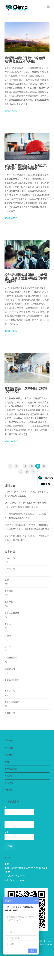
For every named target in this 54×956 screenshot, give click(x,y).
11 (38, 466)
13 (21, 471)
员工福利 (8, 591)
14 (27, 471)
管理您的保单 (10, 769)
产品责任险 (9, 558)
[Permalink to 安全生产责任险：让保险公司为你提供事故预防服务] (27, 146)
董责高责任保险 (11, 679)
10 (31, 466)
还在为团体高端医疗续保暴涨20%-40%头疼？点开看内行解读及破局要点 (26, 516)
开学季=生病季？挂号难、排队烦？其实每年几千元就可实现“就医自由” (26, 493)
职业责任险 (9, 668)
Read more (10, 111)
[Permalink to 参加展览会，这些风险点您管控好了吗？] (27, 368)
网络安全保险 (10, 657)
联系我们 (8, 776)
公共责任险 (9, 569)
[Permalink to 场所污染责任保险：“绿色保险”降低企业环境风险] (27, 37)
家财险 (7, 624)
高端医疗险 (9, 713)
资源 (6, 761)
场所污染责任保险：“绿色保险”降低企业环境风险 (24, 59)
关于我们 (8, 754)
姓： (6, 807)
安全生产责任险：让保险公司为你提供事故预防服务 (25, 167)
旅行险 (7, 646)
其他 (6, 580)
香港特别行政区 (11, 702)
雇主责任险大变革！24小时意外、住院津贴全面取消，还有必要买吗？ (26, 538)
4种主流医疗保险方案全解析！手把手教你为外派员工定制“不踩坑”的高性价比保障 (26, 505)
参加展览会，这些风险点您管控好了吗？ (25, 390)
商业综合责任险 (11, 613)
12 (44, 466)
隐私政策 (8, 783)
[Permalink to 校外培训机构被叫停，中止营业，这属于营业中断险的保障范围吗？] (27, 254)
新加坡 (7, 635)
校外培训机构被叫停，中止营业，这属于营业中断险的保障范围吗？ (25, 278)
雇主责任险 (9, 691)
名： (6, 820)
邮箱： (7, 832)
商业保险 (8, 602)
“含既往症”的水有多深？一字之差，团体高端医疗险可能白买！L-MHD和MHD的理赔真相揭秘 (27, 527)
